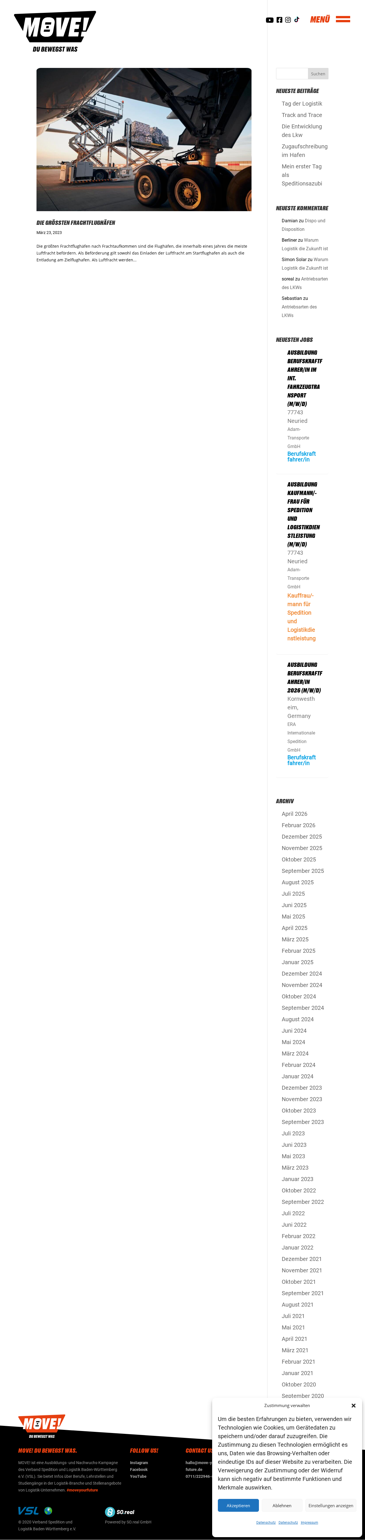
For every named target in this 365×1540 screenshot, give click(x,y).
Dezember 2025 (302, 836)
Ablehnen (282, 1505)
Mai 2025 (293, 916)
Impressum (309, 1523)
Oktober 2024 (299, 996)
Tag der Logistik (302, 103)
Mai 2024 (293, 1042)
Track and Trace (302, 115)
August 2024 (298, 1019)
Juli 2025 (293, 893)
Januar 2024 (297, 1076)
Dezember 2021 (302, 1259)
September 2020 (303, 1395)
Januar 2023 (297, 1179)
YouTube (138, 1476)
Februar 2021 (298, 1361)
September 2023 (303, 1122)
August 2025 (298, 882)
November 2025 (302, 848)
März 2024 (295, 1053)
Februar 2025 (298, 950)
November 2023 (302, 1099)
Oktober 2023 (299, 1110)
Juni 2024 (294, 1030)
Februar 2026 (298, 825)
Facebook (139, 1469)
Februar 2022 (298, 1236)
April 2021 (294, 1338)
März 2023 (295, 1167)
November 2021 (302, 1270)
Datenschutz (266, 1523)
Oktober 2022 (299, 1190)
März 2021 (295, 1350)
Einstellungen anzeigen (331, 1505)
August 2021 (298, 1304)
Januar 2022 (297, 1247)
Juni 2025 (294, 905)
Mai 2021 (293, 1327)
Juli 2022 (293, 1213)
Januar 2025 (297, 962)
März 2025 (295, 939)
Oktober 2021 (299, 1281)
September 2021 (303, 1293)
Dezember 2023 (302, 1087)
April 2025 (294, 928)
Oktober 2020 (299, 1384)
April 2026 (294, 813)
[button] (353, 1405)
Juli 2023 (293, 1133)
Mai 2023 (293, 1156)
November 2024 (302, 985)
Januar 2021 (297, 1373)
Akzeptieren (238, 1505)
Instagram (139, 1462)
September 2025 (303, 870)
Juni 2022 (294, 1224)
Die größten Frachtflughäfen (75, 222)
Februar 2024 (298, 1064)
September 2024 (303, 1007)
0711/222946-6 (200, 1476)
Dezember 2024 (302, 973)
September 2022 (303, 1201)
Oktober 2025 (299, 859)
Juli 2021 (293, 1316)
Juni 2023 (294, 1144)
